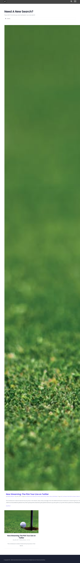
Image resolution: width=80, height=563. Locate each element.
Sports (48, 496)
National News (43, 496)
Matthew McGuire (10, 496)
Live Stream (64, 496)
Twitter (77, 496)
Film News (38, 496)
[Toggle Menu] (75, 1)
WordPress (43, 559)
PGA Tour (71, 496)
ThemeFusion (25, 559)
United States (54, 496)
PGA (68, 496)
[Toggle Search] (71, 1)
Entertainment (29, 496)
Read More (8, 505)
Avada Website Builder (17, 559)
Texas (51, 496)
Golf (61, 496)
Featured (34, 496)
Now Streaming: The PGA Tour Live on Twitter (27, 494)
